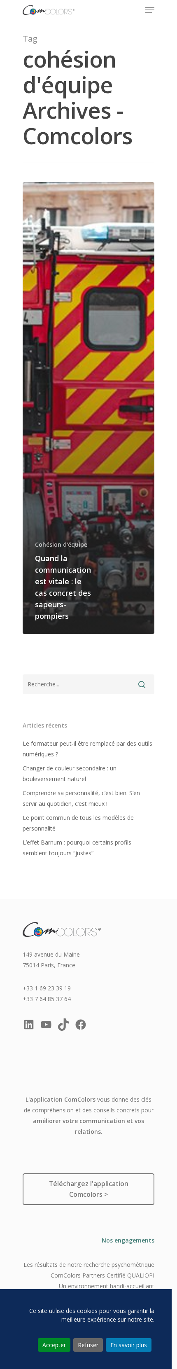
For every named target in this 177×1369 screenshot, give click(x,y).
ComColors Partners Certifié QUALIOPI (102, 1275)
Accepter (54, 1345)
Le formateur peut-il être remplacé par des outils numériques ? (87, 748)
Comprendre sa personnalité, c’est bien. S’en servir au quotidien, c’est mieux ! (81, 798)
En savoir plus (128, 1345)
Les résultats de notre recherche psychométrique (88, 1264)
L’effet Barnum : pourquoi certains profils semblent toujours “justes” (77, 847)
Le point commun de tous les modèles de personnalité (78, 823)
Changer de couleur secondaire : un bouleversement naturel (69, 773)
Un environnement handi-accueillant (106, 1286)
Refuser (88, 1345)
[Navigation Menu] (149, 10)
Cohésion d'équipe (61, 544)
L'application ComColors (60, 1099)
